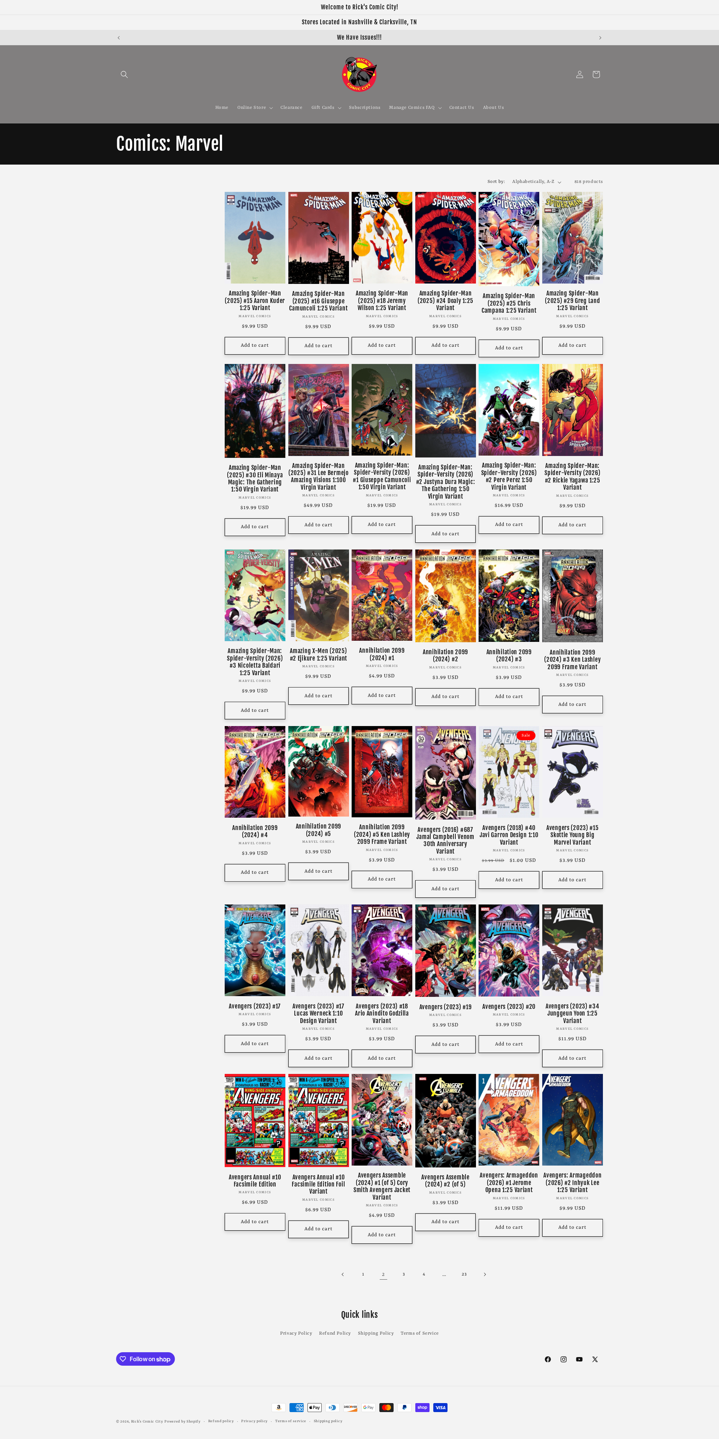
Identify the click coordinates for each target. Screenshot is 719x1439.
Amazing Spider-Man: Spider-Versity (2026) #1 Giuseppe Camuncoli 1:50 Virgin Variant (382, 476)
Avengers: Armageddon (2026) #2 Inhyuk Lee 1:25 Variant (572, 1183)
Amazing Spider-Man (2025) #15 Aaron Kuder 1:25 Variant (255, 301)
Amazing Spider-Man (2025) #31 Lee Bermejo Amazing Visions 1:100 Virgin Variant (318, 476)
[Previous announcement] (118, 38)
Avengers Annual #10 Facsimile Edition (255, 1181)
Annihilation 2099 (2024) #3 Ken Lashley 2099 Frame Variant (572, 660)
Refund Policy (335, 1333)
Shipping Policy (376, 1333)
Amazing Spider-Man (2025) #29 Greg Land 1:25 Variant (572, 301)
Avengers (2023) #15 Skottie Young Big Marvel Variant (572, 835)
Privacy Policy (296, 1333)
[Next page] (484, 1274)
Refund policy (221, 1421)
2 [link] (383, 1274)
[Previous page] (343, 1274)
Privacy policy (254, 1421)
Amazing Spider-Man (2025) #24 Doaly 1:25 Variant (445, 301)
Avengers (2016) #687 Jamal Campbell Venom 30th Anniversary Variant (445, 840)
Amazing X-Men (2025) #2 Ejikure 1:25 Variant (319, 654)
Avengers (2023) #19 (445, 1007)
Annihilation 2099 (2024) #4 (254, 831)
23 (464, 1274)
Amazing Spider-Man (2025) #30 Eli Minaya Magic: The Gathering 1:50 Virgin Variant (255, 478)
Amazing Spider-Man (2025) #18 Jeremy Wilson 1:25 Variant (382, 301)
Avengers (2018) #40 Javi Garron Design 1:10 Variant (509, 835)
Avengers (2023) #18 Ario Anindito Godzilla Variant (382, 1014)
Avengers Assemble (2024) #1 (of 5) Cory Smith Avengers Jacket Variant (382, 1186)
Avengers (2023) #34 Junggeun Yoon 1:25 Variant (573, 1014)
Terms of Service (420, 1333)
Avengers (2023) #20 (509, 1006)
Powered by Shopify (182, 1422)
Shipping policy (328, 1421)
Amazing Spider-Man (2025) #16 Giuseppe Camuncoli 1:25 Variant (318, 301)
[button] (124, 74)
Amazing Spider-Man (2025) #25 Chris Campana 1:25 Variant (509, 303)
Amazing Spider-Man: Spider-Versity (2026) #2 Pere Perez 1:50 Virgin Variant (509, 476)
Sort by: (496, 181)
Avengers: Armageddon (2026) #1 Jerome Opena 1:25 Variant (509, 1183)
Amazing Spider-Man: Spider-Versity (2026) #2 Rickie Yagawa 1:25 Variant (572, 476)
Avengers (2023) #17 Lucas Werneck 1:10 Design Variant (318, 1014)
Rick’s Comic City (147, 1422)
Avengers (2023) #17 (255, 1006)
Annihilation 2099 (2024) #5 (318, 830)
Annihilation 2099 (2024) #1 (381, 654)
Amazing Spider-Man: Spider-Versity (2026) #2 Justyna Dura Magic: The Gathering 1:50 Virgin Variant (445, 482)
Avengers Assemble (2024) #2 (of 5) (445, 1181)
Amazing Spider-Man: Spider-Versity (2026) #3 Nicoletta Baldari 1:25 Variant (255, 661)
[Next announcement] (600, 38)
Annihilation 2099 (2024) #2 (445, 656)
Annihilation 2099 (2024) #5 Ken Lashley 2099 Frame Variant (382, 834)
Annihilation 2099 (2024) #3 (509, 656)
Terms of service (290, 1421)
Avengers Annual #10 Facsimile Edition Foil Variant (318, 1184)
